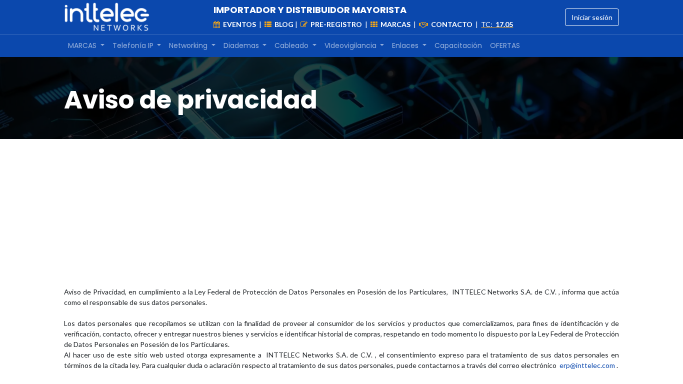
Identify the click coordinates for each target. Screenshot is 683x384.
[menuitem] (86, 45)
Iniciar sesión (592, 17)
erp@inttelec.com (588, 365)
